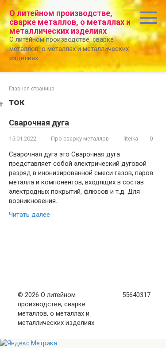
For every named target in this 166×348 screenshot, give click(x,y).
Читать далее (29, 215)
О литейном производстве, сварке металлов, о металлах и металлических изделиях (70, 21)
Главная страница (31, 89)
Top (156, 336)
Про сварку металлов (80, 138)
